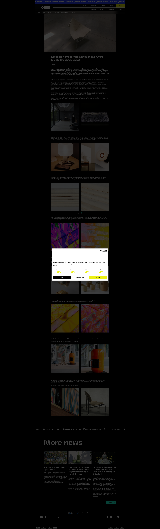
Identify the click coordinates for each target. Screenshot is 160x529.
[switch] (73, 272)
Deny (62, 277)
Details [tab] (80, 254)
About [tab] (98, 254)
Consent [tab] (61, 254)
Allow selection (80, 277)
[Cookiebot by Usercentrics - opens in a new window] (101, 251)
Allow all (98, 277)
